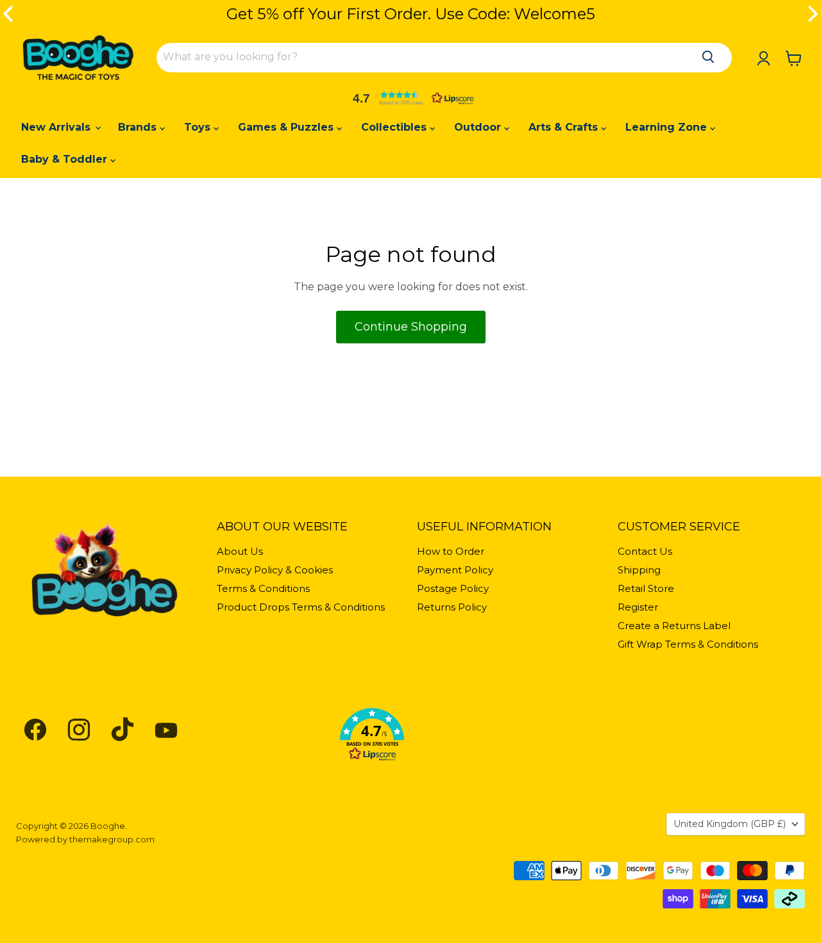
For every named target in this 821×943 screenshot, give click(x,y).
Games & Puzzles (287, 127)
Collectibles (395, 127)
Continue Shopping (411, 327)
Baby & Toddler (65, 159)
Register (638, 607)
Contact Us (645, 551)
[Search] (708, 57)
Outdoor (479, 127)
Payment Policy (455, 570)
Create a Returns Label (674, 625)
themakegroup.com (112, 839)
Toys (199, 127)
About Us (240, 551)
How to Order (450, 551)
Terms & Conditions (263, 588)
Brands (139, 127)
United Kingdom (729, 824)
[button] (410, 98)
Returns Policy (452, 607)
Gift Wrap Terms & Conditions (688, 644)
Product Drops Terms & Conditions (301, 607)
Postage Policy (453, 588)
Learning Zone (667, 127)
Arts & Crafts (565, 127)
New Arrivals (57, 127)
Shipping (639, 570)
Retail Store (646, 588)
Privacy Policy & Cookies (275, 570)
